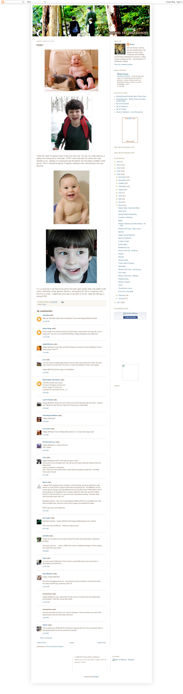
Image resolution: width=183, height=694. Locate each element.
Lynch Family (48, 400)
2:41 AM (45, 373)
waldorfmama (48, 344)
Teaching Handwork (50, 415)
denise (132, 44)
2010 (119, 168)
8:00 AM (45, 450)
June (121, 196)
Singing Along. (123, 279)
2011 (119, 165)
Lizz (44, 360)
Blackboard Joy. (124, 247)
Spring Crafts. (123, 260)
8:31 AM (45, 511)
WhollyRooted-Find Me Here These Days (131, 96)
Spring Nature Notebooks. (127, 214)
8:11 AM (45, 475)
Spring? (121, 232)
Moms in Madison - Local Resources (129, 112)
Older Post (102, 643)
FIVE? (120, 285)
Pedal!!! (121, 257)
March (121, 205)
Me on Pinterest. (122, 106)
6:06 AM (45, 421)
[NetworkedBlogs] (130, 313)
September (123, 186)
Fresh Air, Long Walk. (126, 291)
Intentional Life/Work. (124, 76)
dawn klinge (47, 328)
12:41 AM (46, 337)
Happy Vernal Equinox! (126, 235)
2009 (119, 171)
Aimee (45, 625)
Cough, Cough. (123, 241)
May (120, 199)
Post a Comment (46, 638)
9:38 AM (45, 551)
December (123, 177)
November (123, 180)
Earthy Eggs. (123, 244)
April (120, 202)
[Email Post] (62, 302)
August (121, 190)
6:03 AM (45, 408)
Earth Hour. (122, 211)
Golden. (121, 254)
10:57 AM (46, 566)
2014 (119, 162)
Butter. (120, 221)
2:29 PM (46, 633)
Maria (45, 482)
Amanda (46, 315)
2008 (119, 174)
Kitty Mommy (48, 574)
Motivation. (122, 266)
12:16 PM (46, 602)
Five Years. (122, 273)
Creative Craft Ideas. (125, 217)
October (122, 183)
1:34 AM (45, 352)
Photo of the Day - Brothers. (128, 251)
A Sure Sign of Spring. (126, 263)
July (120, 193)
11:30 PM (46, 321)
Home (72, 643)
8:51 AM (45, 529)
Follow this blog (130, 317)
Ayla (44, 558)
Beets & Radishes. (125, 238)
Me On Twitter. (121, 109)
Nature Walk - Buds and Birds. (129, 208)
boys (44, 304)
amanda (46, 536)
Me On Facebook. (122, 104)
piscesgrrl (46, 518)
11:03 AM (46, 587)
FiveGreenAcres (49, 442)
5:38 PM (46, 618)
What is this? (130, 141)
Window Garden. (124, 282)
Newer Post (41, 643)
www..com (130, 118)
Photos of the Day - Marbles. (128, 276)
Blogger (96, 677)
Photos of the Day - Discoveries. (129, 269)
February (122, 295)
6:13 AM (45, 435)
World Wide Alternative (51, 380)
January (122, 298)
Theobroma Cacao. (125, 288)
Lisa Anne (46, 429)
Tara (44, 458)
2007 (119, 302)
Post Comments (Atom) (54, 646)
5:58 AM (45, 393)
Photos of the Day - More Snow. (129, 229)
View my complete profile (123, 64)
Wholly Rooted (122, 74)
